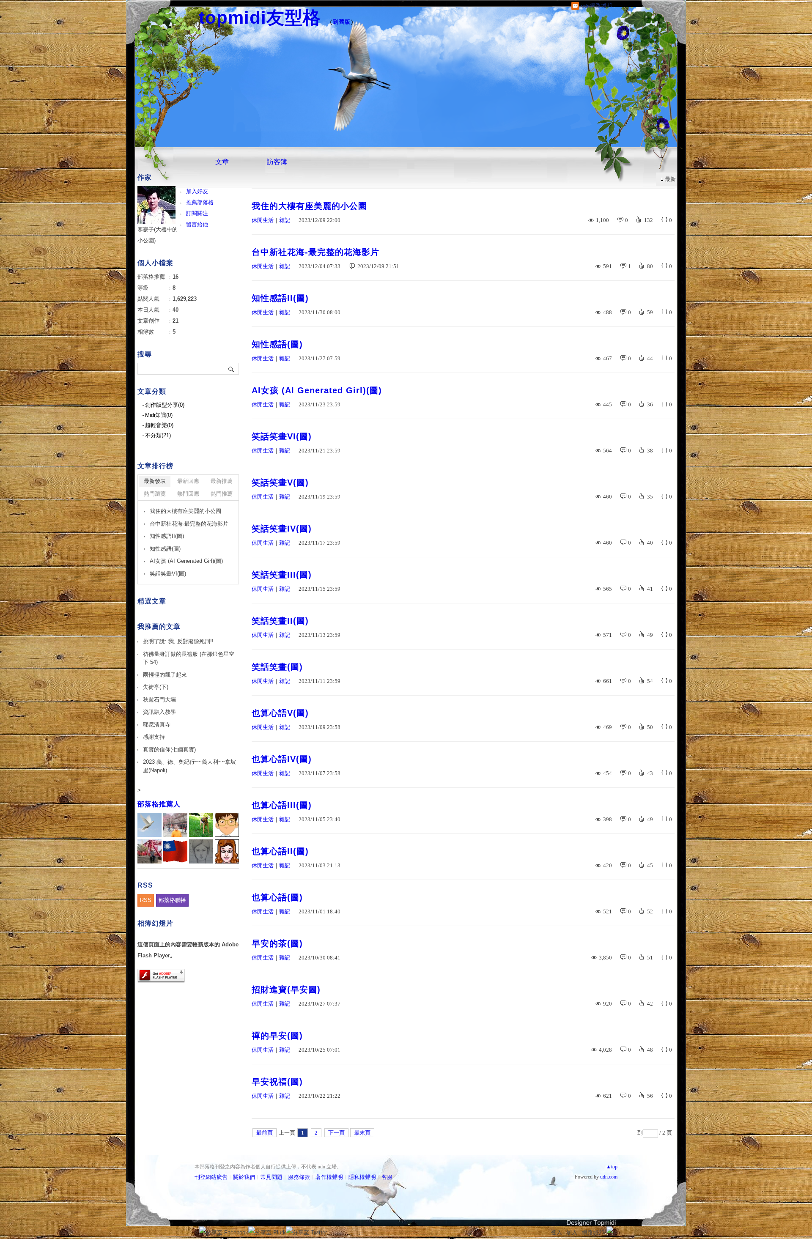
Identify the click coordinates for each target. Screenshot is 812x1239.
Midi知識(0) (159, 415)
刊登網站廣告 (211, 1177)
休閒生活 (263, 220)
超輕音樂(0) (159, 425)
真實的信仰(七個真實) (169, 749)
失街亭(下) (155, 687)
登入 (556, 1232)
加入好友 (197, 191)
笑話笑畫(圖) (277, 667)
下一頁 (336, 1132)
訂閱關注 (197, 213)
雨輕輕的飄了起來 (165, 675)
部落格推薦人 (159, 804)
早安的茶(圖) (277, 943)
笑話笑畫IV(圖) (282, 528)
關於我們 (244, 1177)
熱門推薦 (222, 494)
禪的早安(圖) (277, 1035)
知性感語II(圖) (280, 298)
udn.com (608, 1177)
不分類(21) (158, 435)
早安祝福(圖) (277, 1081)
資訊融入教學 (159, 712)
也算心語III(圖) (282, 805)
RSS (145, 900)
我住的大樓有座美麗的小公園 (309, 206)
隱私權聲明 (362, 1177)
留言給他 (197, 224)
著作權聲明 (329, 1177)
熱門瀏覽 (155, 494)
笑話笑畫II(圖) (280, 620)
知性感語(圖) (277, 344)
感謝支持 (154, 737)
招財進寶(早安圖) (286, 989)
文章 (222, 161)
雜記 (284, 220)
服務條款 (299, 1177)
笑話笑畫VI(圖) (282, 436)
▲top (611, 1167)
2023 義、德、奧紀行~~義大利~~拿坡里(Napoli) (189, 766)
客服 (386, 1177)
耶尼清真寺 (156, 724)
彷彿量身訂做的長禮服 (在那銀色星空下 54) (188, 658)
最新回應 (188, 481)
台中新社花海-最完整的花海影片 (315, 252)
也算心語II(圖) (280, 851)
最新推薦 (222, 481)
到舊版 (342, 22)
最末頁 (362, 1132)
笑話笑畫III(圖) (282, 574)
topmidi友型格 (260, 17)
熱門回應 (188, 494)
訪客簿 (277, 161)
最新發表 (155, 481)
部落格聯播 (172, 900)
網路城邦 (593, 1232)
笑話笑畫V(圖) (280, 482)
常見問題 (272, 1177)
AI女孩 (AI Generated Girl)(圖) (317, 390)
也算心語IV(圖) (282, 759)
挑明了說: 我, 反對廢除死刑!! (178, 641)
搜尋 (231, 369)
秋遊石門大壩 (159, 699)
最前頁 (264, 1132)
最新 (670, 179)
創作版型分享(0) (164, 405)
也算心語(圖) (277, 897)
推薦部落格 (200, 202)
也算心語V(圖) (280, 713)
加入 (571, 1232)
